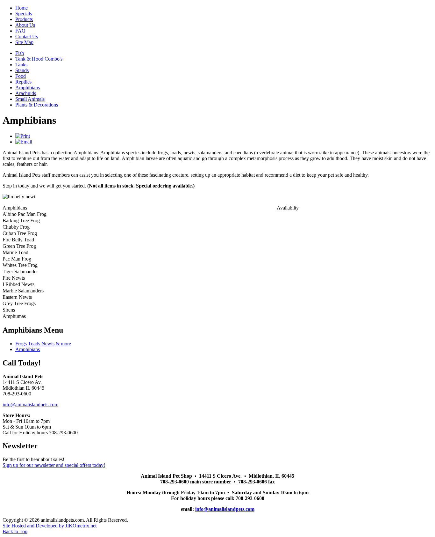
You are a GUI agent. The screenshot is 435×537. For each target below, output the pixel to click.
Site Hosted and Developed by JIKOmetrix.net (49, 525)
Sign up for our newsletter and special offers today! (54, 465)
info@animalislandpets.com (30, 404)
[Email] (23, 141)
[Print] (22, 136)
